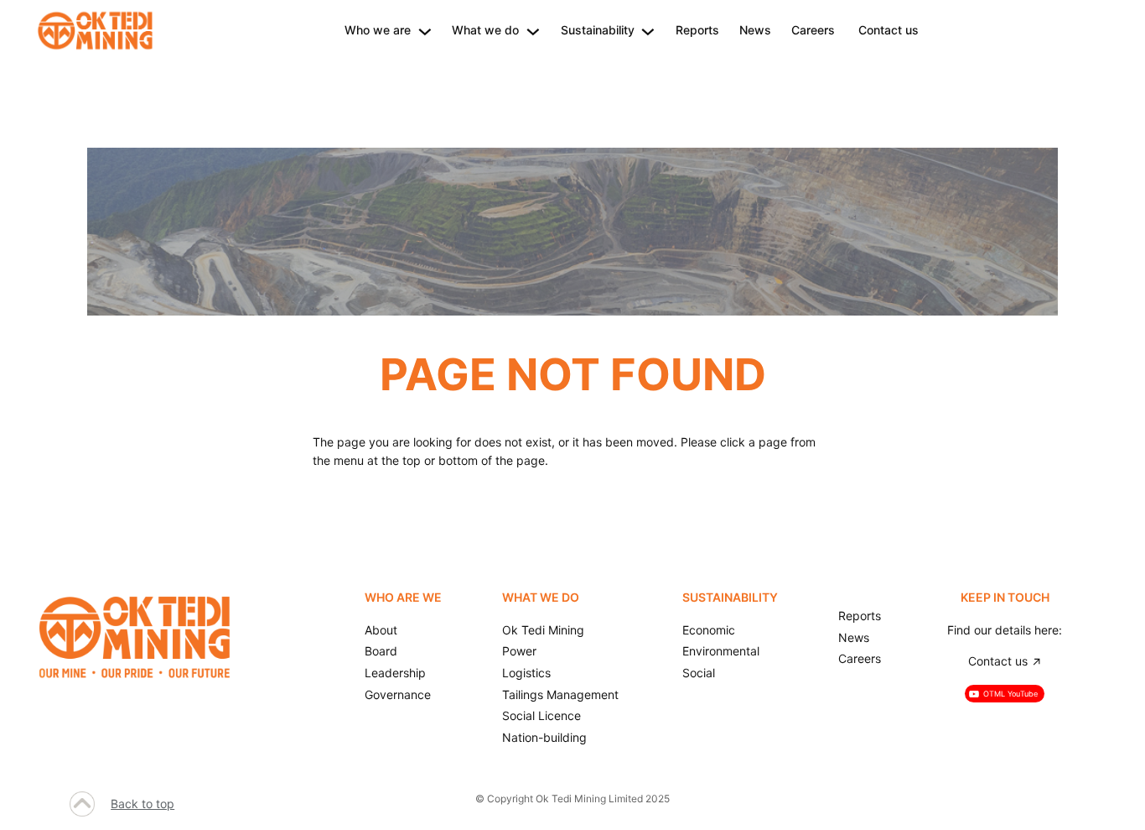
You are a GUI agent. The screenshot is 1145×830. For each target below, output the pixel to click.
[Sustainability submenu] (647, 30)
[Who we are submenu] (425, 30)
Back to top (142, 803)
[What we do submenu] (533, 30)
